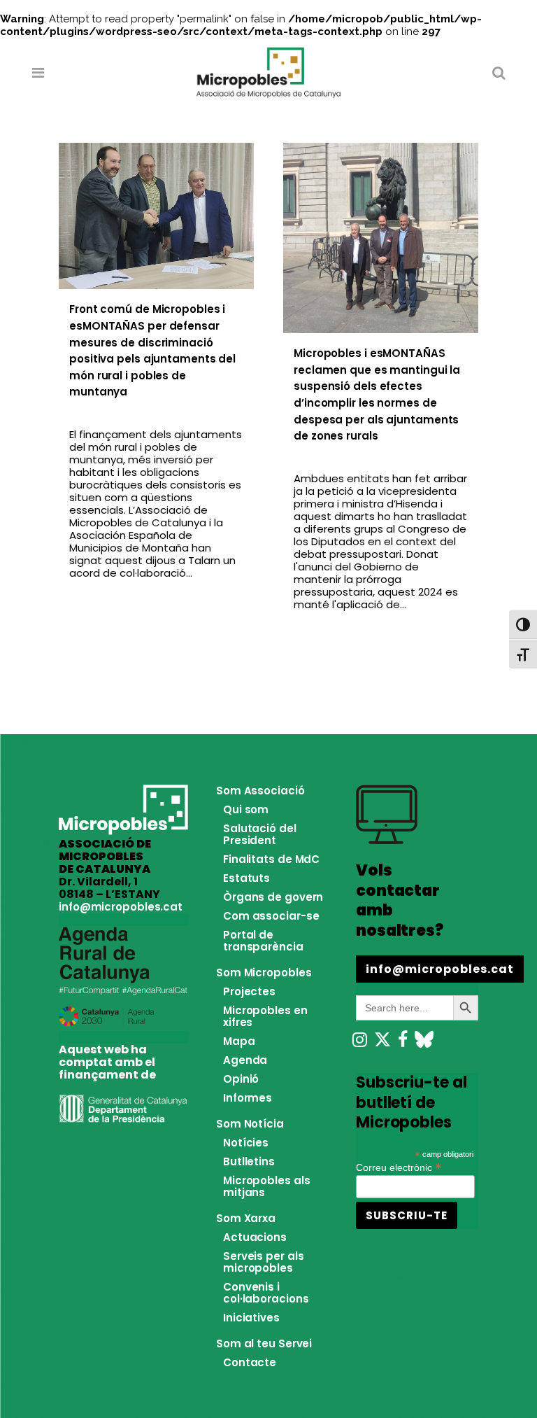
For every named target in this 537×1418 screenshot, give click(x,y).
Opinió (241, 1079)
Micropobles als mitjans (266, 1186)
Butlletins (249, 1161)
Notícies (245, 1143)
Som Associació (260, 790)
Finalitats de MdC (271, 859)
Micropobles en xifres (265, 1016)
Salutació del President (259, 834)
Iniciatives (251, 1318)
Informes (247, 1098)
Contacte (249, 1362)
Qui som (245, 809)
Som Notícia (250, 1124)
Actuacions (255, 1237)
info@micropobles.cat (120, 906)
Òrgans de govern (273, 897)
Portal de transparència (263, 941)
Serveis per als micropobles (263, 1262)
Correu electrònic (399, 1166)
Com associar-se (271, 916)
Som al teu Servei (264, 1343)
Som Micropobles (264, 972)
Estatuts (246, 878)
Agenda (245, 1060)
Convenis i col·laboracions (266, 1293)
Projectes (249, 991)
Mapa (239, 1041)
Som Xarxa (245, 1218)
